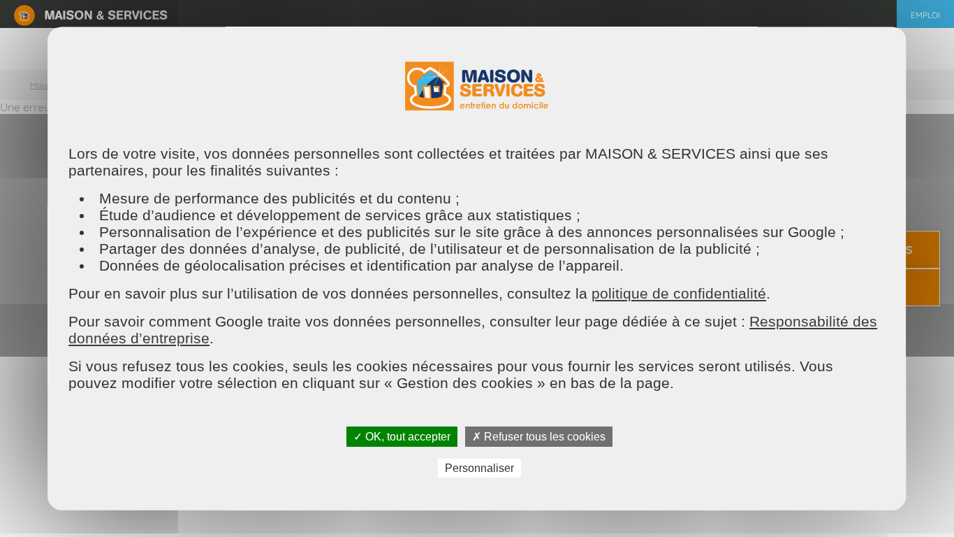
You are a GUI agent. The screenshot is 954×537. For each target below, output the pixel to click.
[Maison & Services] (91, 14)
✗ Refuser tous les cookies (539, 437)
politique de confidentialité (679, 293)
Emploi (925, 15)
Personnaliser (479, 469)
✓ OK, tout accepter (401, 437)
